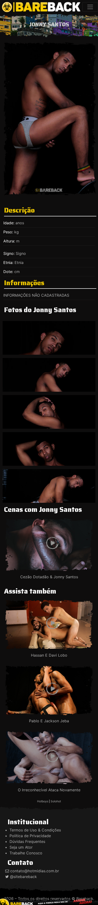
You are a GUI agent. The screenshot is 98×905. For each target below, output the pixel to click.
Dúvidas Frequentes (27, 841)
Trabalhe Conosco (26, 853)
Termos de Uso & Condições (35, 830)
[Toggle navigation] (90, 7)
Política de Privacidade (30, 835)
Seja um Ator (21, 847)
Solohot (56, 801)
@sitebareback (23, 876)
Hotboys (42, 801)
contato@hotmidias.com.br (34, 870)
